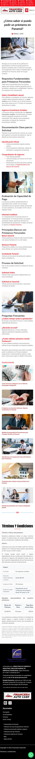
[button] (29, 10)
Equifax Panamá (15, 225)
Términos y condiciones (8, 751)
